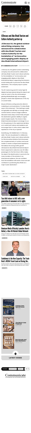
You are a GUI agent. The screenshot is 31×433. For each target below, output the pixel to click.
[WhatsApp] (14, 26)
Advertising (12, 369)
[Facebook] (17, 26)
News (4, 31)
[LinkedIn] (10, 26)
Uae (24, 176)
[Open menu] (29, 3)
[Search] (26, 3)
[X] (21, 26)
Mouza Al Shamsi (15, 176)
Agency (20, 369)
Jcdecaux (5, 176)
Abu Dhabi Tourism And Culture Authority (14, 173)
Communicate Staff (10, 66)
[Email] (25, 26)
